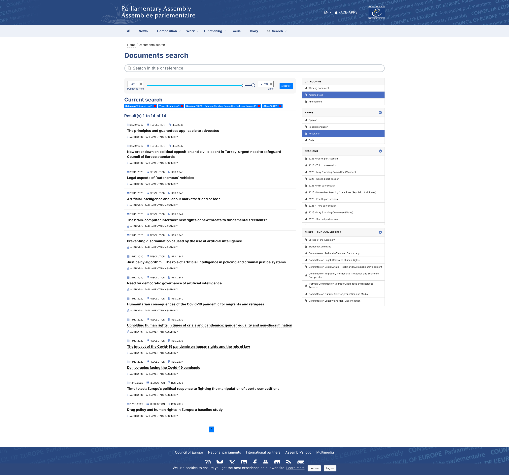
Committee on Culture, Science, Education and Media (338, 294)
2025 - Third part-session (322, 205)
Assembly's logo (298, 452)
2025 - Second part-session (324, 219)
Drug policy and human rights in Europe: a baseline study (175, 410)
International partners (263, 452)
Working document (319, 88)
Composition (167, 31)
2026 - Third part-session (322, 165)
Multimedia (325, 452)
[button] (380, 112)
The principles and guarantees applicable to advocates (173, 131)
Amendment (315, 101)
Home (131, 45)
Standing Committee (320, 246)
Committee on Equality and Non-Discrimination (334, 300)
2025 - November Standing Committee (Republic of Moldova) (342, 192)
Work (190, 31)
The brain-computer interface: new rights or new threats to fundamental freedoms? (197, 220)
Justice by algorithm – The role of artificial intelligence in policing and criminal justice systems (206, 262)
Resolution (314, 133)
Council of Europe (189, 452)
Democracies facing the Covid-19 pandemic (163, 368)
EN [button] (326, 12)
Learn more (295, 468)
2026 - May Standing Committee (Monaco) (332, 172)
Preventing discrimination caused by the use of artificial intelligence (184, 241)
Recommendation (318, 126)
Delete (154, 106)
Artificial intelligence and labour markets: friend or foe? (173, 199)
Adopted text (316, 94)
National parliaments (224, 452)
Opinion (313, 120)
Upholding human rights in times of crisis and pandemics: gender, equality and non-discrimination (209, 325)
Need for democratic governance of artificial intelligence (174, 283)
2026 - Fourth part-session (323, 158)
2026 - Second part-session (324, 178)
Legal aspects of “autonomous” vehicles (160, 178)
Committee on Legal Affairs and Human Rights (334, 260)
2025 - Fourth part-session (323, 199)
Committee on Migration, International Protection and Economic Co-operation (344, 275)
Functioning (213, 31)
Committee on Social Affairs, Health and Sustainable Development (345, 266)
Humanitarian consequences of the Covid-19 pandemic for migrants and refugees (195, 304)
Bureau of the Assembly (322, 239)
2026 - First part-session (322, 185)
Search (277, 31)
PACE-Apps (347, 12)
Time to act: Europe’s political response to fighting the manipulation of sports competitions (203, 389)
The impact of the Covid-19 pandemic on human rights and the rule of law (188, 347)
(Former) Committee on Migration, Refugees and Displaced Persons (341, 285)
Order (312, 140)
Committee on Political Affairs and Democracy (334, 253)
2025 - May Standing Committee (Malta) (331, 212)
